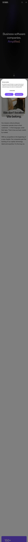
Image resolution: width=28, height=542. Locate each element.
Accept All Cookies (19, 94)
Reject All (9, 94)
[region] (14, 88)
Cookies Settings (12, 90)
